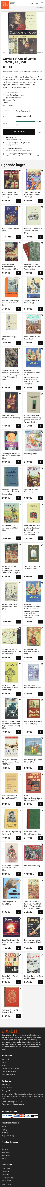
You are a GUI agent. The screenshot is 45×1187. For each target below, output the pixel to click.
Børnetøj (5, 1133)
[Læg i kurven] (18, 201)
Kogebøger (5, 1171)
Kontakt (4, 1062)
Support (4, 1065)
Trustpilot (15, 143)
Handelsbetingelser (8, 1075)
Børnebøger (6, 1155)
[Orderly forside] (5, 5)
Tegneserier (6, 1174)
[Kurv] (37, 3)
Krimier (4, 1158)
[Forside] (10, 1031)
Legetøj (4, 1130)
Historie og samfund (23, 116)
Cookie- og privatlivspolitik (10, 1068)
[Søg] (32, 3)
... (43, 7)
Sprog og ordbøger (8, 1177)
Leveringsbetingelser (9, 1072)
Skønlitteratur (6, 1152)
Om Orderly (5, 1059)
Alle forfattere (6, 1181)
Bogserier (5, 1149)
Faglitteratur (6, 1168)
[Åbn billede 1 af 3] (22, 33)
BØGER (12, 3)
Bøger (4, 1127)
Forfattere (5, 1146)
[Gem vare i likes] (40, 132)
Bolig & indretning (8, 1136)
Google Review (26, 143)
